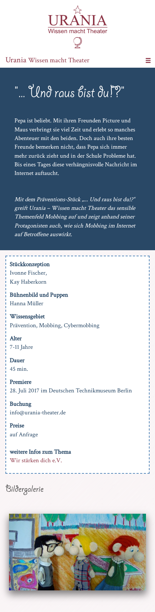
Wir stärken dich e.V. (36, 460)
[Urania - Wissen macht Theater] (77, 26)
